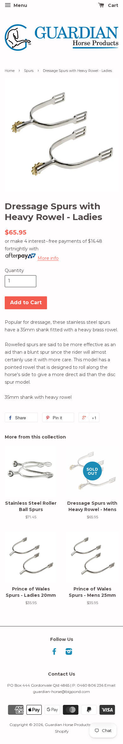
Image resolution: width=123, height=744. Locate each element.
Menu (19, 5)
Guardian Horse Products (68, 724)
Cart (112, 5)
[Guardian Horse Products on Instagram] (68, 652)
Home (10, 71)
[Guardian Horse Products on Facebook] (54, 652)
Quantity (14, 270)
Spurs (28, 71)
